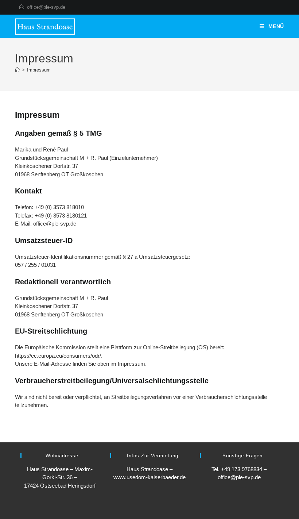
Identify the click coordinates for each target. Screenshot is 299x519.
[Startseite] (17, 70)
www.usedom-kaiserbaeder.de (149, 477)
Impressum (39, 70)
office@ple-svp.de (46, 7)
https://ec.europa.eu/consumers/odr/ (58, 356)
